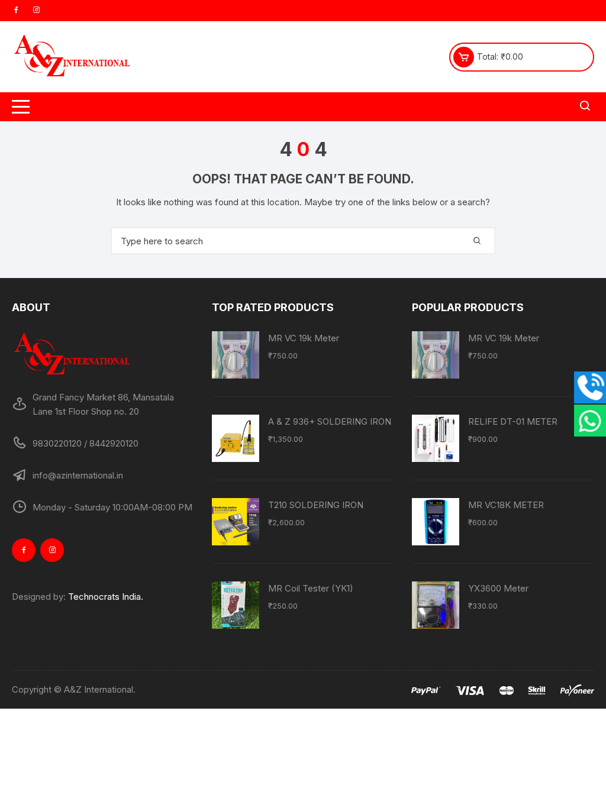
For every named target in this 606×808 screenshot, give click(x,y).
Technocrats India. (105, 596)
